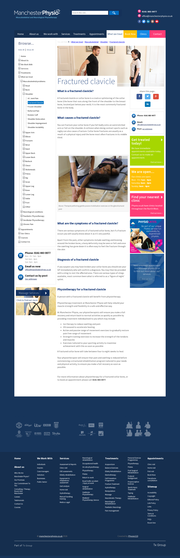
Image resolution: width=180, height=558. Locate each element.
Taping (130, 493)
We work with (51, 34)
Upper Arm (29, 132)
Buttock (28, 161)
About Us (25, 60)
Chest (27, 165)
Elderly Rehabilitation (113, 471)
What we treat (114, 34)
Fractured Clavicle (35, 102)
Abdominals (30, 169)
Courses (24, 237)
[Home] (68, 42)
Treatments (79, 34)
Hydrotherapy (65, 493)
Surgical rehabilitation (87, 488)
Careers (17, 497)
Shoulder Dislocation (36, 119)
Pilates (84, 474)
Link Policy (152, 503)
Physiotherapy (87, 470)
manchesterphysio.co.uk (50, 536)
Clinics (143, 34)
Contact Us (25, 242)
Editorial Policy (153, 500)
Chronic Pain (28, 224)
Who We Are (18, 473)
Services (65, 34)
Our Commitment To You (22, 484)
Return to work (88, 478)
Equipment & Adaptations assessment (65, 480)
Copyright (151, 496)
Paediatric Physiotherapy (33, 216)
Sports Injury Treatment (132, 488)
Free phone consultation (152, 479)
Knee (27, 190)
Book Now (130, 34)
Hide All (21, 50)
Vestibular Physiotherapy (33, 220)
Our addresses (31, 279)
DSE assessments (66, 471)
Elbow (28, 136)
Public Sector (42, 482)
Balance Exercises (111, 468)
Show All (30, 50)
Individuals (41, 464)
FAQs (149, 519)
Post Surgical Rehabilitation (133, 471)
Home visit (64, 490)
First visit (151, 471)
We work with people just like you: (141, 416)
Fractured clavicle (117, 42)
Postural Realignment (132, 477)
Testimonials (19, 500)
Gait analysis (64, 486)
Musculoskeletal (91, 42)
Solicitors (40, 475)
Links (149, 507)
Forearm (29, 140)
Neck (27, 90)
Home (20, 34)
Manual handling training (66, 498)
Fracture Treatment (112, 484)
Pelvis (28, 174)
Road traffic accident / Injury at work (90, 482)
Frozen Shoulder (35, 106)
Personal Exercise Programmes (134, 459)
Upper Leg (29, 186)
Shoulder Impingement (37, 123)
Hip (26, 178)
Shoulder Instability (36, 127)
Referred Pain (33, 111)
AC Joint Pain (33, 98)
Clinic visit (63, 468)
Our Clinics (25, 233)
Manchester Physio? (21, 476)
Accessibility (152, 493)
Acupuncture (110, 464)
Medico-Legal (65, 502)
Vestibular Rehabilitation (133, 497)
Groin (27, 182)
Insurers (40, 468)
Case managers (43, 471)
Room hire (152, 523)
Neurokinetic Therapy (113, 498)
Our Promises (19, 480)
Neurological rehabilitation (87, 459)
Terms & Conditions (152, 515)
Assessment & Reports (68, 464)
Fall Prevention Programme (110, 479)
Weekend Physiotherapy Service (90, 499)
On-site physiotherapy (90, 467)
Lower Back (30, 157)
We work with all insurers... (90, 416)
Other (27, 207)
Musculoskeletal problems (34, 81)
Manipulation (110, 491)
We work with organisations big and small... (35, 416)
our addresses (147, 129)
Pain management (112, 511)
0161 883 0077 (149, 11)
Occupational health (90, 463)
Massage (108, 495)
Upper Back (30, 153)
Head (27, 85)
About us (34, 34)
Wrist (27, 145)
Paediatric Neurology (113, 507)
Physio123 (133, 536)
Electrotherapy (110, 475)
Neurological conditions (33, 212)
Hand (27, 149)
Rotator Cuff (33, 115)
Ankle (27, 198)
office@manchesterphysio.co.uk (157, 16)
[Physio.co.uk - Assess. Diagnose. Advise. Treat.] (39, 15)
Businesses (41, 478)
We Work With (26, 64)
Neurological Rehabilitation (110, 503)
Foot (27, 202)
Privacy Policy (153, 510)
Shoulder (104, 42)
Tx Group (27, 545)
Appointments (96, 34)
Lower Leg (29, 194)
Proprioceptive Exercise (133, 483)
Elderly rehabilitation (67, 475)
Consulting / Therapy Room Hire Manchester (22, 491)
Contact (157, 34)
